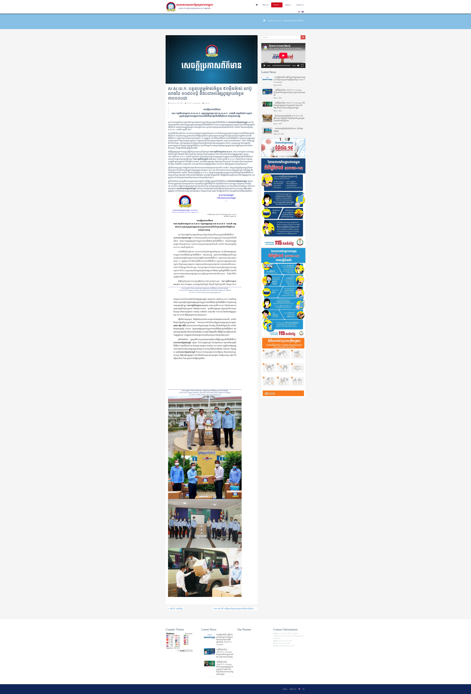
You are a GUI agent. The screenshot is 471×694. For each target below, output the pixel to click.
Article (270, 21)
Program (276, 5)
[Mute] (298, 65)
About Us (265, 5)
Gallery (288, 5)
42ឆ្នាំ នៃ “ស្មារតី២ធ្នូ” (176, 609)
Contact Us (300, 5)
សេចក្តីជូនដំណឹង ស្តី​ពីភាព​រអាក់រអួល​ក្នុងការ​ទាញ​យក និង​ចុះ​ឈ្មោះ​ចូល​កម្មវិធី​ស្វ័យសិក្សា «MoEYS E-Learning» (289, 79)
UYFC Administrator (194, 103)
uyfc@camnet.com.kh (286, 646)
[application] (283, 55)
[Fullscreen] (302, 65)
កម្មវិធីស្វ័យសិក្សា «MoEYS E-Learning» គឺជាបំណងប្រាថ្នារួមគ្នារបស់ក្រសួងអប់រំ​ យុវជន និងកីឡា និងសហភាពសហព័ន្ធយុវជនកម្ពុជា (289, 105)
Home (285, 689)
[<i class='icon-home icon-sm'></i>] (257, 4)
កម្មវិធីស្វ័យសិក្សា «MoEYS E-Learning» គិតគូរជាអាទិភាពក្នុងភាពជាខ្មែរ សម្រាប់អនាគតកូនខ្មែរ (289, 92)
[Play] (264, 65)
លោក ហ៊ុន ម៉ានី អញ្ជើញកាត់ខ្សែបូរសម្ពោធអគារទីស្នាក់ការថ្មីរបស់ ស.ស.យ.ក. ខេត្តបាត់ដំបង (235, 609)
